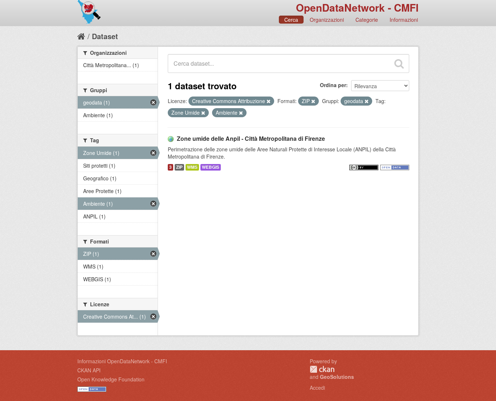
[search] (399, 63)
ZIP (179, 167)
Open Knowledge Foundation (111, 379)
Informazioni (404, 19)
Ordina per (333, 85)
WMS (192, 167)
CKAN (322, 369)
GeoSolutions (337, 376)
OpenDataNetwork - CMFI (357, 7)
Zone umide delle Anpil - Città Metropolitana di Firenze (251, 138)
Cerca (291, 19)
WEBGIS (210, 167)
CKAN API (89, 370)
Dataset (105, 36)
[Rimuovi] (269, 101)
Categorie (366, 19)
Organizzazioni (327, 19)
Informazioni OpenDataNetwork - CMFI (122, 361)
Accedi (317, 387)
